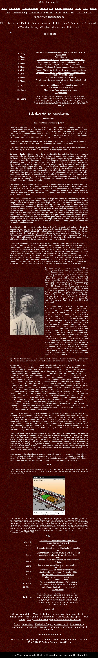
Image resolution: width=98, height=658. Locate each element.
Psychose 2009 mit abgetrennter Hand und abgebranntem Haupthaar (58, 571)
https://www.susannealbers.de (49, 16)
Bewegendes (91, 23)
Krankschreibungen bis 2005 (72, 60)
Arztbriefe (63, 75)
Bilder (78, 8)
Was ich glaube (30, 8)
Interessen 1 (48, 23)
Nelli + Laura (31, 616)
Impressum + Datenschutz (66, 27)
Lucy (85, 8)
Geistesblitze (35, 12)
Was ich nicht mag (29, 27)
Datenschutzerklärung (60, 642)
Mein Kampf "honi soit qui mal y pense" (60, 90)
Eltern (3, 23)
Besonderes (77, 23)
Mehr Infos (83, 655)
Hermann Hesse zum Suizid (74, 70)
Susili (4, 8)
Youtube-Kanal (84, 12)
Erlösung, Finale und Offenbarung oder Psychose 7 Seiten (60, 67)
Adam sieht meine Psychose (61, 87)
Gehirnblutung (20, 12)
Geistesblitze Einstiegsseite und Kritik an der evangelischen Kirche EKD (61, 53)
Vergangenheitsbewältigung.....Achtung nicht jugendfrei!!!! (60, 85)
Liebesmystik (46, 8)
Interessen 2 (62, 23)
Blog (73, 12)
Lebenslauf (13, 23)
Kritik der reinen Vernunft (49, 634)
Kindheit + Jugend (30, 23)
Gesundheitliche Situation (48, 60)
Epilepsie (48, 12)
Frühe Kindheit (61, 57)
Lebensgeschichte (64, 8)
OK (74, 655)
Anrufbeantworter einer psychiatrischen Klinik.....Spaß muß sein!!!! (61, 81)
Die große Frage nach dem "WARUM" (61, 77)
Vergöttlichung (61, 93)
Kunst (66, 12)
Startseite (15, 639)
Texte (58, 12)
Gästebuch (45, 27)
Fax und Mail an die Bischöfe (48, 70)
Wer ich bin (14, 8)
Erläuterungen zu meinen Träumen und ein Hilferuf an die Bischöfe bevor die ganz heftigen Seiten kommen (60, 63)
